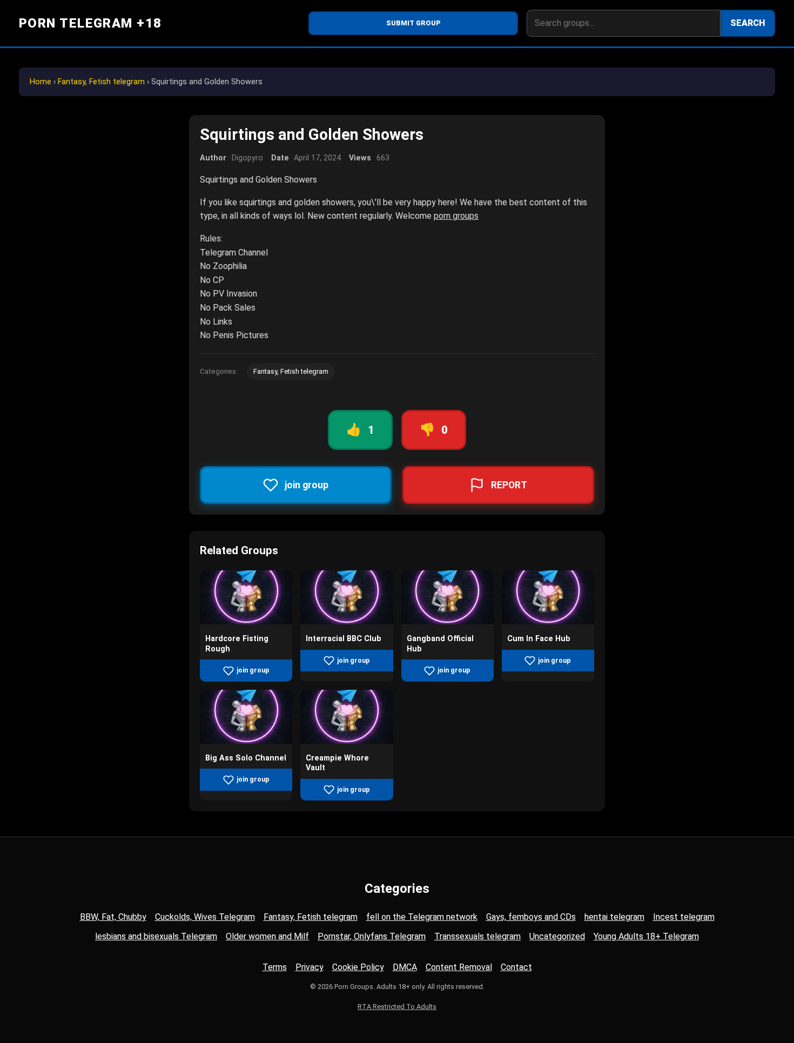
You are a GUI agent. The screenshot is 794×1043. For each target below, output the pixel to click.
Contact (516, 967)
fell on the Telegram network (421, 917)
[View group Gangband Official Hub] (447, 621)
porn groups (456, 216)
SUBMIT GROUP (413, 23)
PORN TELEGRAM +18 (90, 23)
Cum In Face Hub (538, 638)
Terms (275, 967)
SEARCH (747, 23)
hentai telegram (614, 917)
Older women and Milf (267, 936)
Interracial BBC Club (343, 638)
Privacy (309, 967)
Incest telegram (684, 917)
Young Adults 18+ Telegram (646, 936)
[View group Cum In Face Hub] (548, 621)
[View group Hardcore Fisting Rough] (246, 621)
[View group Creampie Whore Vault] (346, 741)
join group (253, 670)
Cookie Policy (358, 967)
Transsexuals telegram (477, 936)
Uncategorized (557, 936)
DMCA (405, 967)
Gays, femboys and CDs (531, 917)
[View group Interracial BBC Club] (346, 621)
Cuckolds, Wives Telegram (205, 917)
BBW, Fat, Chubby (113, 917)
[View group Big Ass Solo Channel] (246, 741)
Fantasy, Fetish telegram (101, 81)
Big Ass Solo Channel (245, 758)
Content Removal (459, 967)
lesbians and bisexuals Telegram (156, 936)
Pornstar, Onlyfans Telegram (372, 936)
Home (40, 81)
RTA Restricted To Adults (397, 1006)
